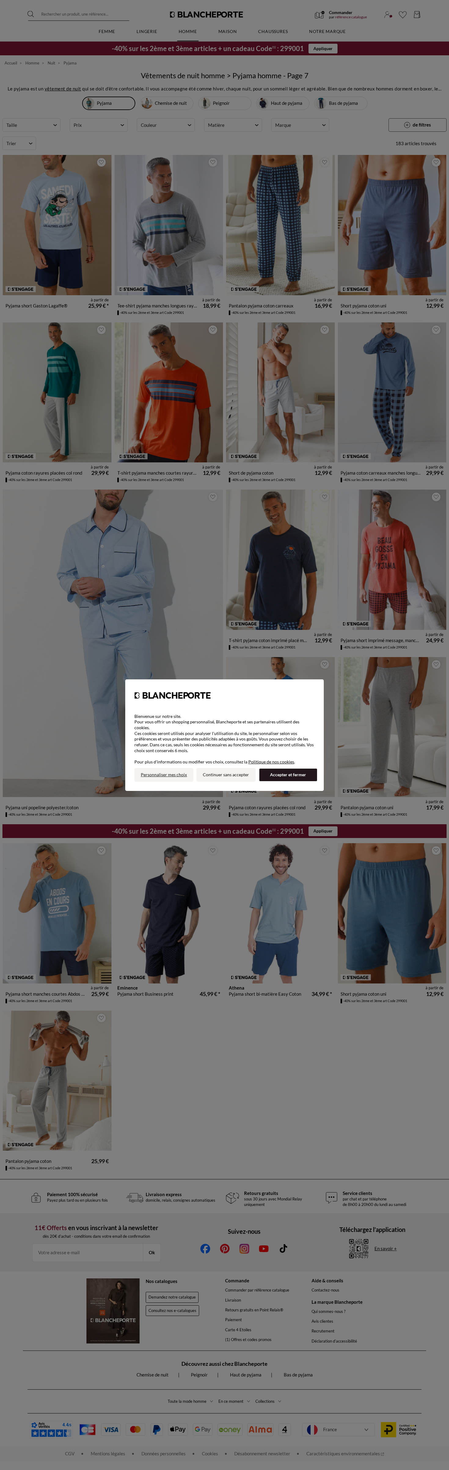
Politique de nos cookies (271, 761)
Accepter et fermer (288, 774)
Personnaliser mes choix (164, 774)
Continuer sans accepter (226, 774)
